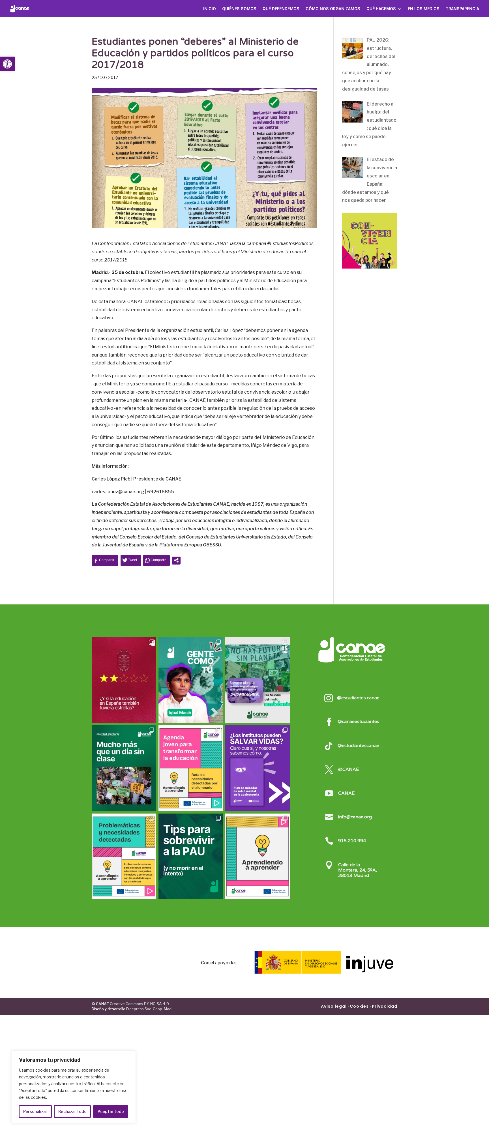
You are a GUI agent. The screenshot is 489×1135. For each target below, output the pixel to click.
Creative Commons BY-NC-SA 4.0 (139, 1003)
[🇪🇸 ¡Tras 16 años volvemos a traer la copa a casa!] (124, 680)
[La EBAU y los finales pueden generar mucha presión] (190, 856)
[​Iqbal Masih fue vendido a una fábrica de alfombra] (190, 680)
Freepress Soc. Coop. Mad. (149, 1009)
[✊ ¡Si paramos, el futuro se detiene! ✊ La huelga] (124, 768)
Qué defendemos (281, 8)
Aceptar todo (111, 1111)
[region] (73, 1087)
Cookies (359, 1006)
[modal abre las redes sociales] (176, 560)
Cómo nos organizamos (333, 8)
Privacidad (384, 1006)
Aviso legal (334, 1006)
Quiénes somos (239, 8)
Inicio (209, 8)
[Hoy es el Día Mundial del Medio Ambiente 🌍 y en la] (257, 680)
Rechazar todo (72, 1111)
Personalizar (35, 1111)
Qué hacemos (381, 8)
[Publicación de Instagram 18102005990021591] (124, 856)
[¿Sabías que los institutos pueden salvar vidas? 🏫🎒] (257, 768)
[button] (7, 64)
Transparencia (462, 8)
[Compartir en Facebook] (105, 560)
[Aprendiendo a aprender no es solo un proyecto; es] (190, 768)
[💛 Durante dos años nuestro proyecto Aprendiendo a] (257, 856)
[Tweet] (131, 560)
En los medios (423, 8)
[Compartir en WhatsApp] (156, 560)
